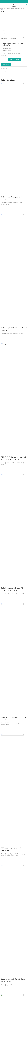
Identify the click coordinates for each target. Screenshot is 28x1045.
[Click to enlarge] (3, 32)
